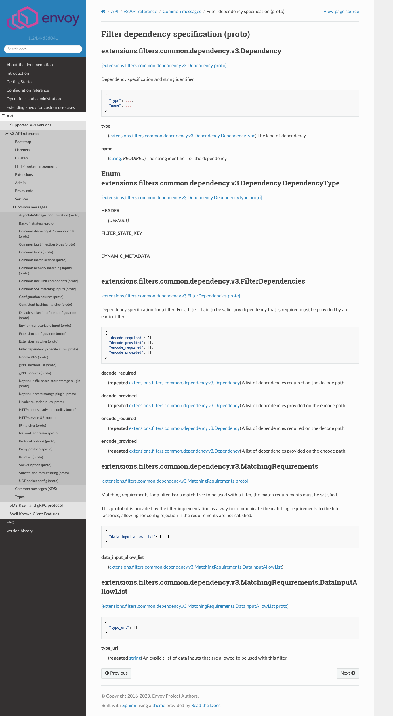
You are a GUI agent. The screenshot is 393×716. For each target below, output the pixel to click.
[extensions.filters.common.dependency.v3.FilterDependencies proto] (170, 296)
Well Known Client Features (34, 514)
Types (20, 497)
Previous (118, 673)
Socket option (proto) (35, 465)
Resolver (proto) (31, 457)
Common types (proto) (36, 252)
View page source (341, 11)
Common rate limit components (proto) (48, 281)
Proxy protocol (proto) (35, 449)
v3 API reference (24, 134)
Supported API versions (30, 125)
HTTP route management (36, 166)
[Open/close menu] (3, 116)
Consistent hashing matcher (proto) (45, 304)
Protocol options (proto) (37, 441)
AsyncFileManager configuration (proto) (49, 215)
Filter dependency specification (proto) (48, 349)
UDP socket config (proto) (38, 481)
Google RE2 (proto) (33, 357)
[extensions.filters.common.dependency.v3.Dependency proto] (163, 65)
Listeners (22, 150)
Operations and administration (34, 99)
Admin (20, 183)
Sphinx (129, 705)
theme (158, 705)
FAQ (10, 523)
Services (22, 199)
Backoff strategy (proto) (36, 223)
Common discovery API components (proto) (46, 234)
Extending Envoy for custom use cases (41, 107)
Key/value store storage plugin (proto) (47, 394)
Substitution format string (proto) (44, 473)
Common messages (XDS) (36, 489)
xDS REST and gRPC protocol (36, 505)
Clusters (22, 158)
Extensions (24, 175)
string (115, 158)
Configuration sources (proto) (41, 297)
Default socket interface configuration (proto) (47, 315)
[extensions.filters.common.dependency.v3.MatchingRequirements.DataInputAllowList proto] (195, 606)
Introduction (18, 73)
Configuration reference (28, 90)
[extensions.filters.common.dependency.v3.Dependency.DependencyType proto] (181, 197)
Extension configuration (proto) (42, 333)
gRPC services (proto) (35, 373)
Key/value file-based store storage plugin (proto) (49, 383)
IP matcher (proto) (32, 425)
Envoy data (24, 191)
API (10, 116)
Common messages (31, 207)
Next (345, 673)
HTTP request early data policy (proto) (47, 409)
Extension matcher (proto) (38, 341)
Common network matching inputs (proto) (45, 271)
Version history (20, 531)
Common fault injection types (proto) (47, 244)
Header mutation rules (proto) (41, 402)
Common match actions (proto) (42, 260)
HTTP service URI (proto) (37, 417)
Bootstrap (23, 142)
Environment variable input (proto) (45, 325)
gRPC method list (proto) (37, 365)
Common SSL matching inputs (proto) (47, 289)
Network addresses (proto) (38, 433)
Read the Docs (205, 705)
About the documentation (30, 65)
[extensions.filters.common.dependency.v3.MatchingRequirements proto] (174, 481)
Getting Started (20, 82)
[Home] (103, 11)
